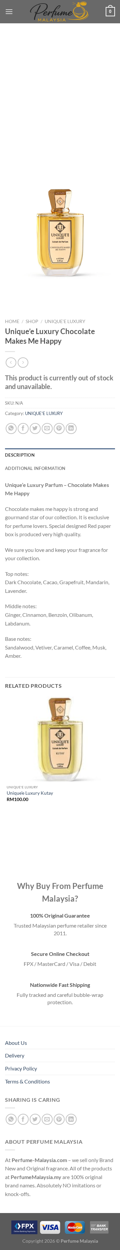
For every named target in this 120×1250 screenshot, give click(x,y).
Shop (32, 321)
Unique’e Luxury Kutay (30, 793)
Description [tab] (20, 455)
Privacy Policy (21, 1068)
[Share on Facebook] (23, 428)
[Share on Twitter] (35, 428)
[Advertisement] (60, 100)
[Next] (29, 288)
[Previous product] (23, 362)
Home (12, 321)
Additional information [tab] (35, 468)
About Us (16, 1043)
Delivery (14, 1055)
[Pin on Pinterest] (59, 428)
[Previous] (11, 288)
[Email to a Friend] (47, 428)
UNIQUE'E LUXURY (65, 321)
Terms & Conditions (27, 1081)
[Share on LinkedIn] (71, 428)
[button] (9, 11)
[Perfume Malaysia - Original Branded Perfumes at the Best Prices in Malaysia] (59, 11)
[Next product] (11, 362)
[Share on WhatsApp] (11, 428)
